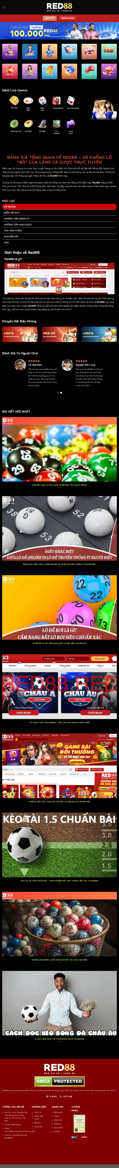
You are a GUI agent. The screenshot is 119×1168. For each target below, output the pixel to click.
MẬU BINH (58, 1112)
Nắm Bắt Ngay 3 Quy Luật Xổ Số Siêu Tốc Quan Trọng (59, 485)
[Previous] (17, 377)
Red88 (54, 175)
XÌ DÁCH (57, 1124)
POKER (57, 1131)
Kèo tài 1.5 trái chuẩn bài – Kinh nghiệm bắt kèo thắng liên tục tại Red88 (59, 881)
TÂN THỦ (38, 1112)
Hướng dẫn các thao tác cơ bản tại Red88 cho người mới (59, 802)
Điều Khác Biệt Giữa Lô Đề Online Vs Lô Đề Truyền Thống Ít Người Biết (59, 564)
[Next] (101, 377)
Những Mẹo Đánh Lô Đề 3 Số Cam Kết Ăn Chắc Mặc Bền (59, 960)
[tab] (59, 207)
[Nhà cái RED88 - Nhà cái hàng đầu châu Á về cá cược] (59, 7)
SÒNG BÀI (38, 1127)
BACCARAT (58, 1128)
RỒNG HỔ (58, 1120)
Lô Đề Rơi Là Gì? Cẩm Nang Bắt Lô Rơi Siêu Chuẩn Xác (59, 643)
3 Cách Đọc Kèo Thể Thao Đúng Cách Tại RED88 (59, 1039)
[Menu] (4, 7)
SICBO (56, 1116)
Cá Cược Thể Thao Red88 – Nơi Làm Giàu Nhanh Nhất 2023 (59, 723)
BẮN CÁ (37, 1123)
